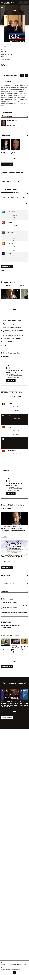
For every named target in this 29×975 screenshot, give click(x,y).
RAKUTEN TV (10, 222)
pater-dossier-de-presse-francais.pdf (14, 606)
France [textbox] (4, 204)
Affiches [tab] (21, 285)
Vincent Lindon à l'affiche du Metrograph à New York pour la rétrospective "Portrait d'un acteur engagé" (13, 529)
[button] (18, 291)
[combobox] (14, 203)
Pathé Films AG (17, 454)
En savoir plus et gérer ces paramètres (10, 969)
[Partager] (22, 75)
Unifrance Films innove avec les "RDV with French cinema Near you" (14, 556)
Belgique (9, 403)
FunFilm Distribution (18, 442)
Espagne (9, 415)
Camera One (4, 51)
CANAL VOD (10, 232)
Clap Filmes (16, 430)
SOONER (9, 253)
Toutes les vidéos (7, 717)
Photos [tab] (8, 285)
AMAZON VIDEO (11, 212)
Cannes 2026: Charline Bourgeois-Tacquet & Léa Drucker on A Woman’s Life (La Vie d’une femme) (9, 704)
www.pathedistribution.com (11, 625)
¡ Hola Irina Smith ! (25, 647)
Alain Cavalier (5, 46)
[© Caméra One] (10, 294)
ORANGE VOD (10, 243)
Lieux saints (5, 648)
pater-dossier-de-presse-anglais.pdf (14, 612)
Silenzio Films (16, 418)
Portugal (9, 427)
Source (3, 270)
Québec (9, 439)
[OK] (14, 972)
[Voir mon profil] (26, 2)
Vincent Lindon (3, 153)
